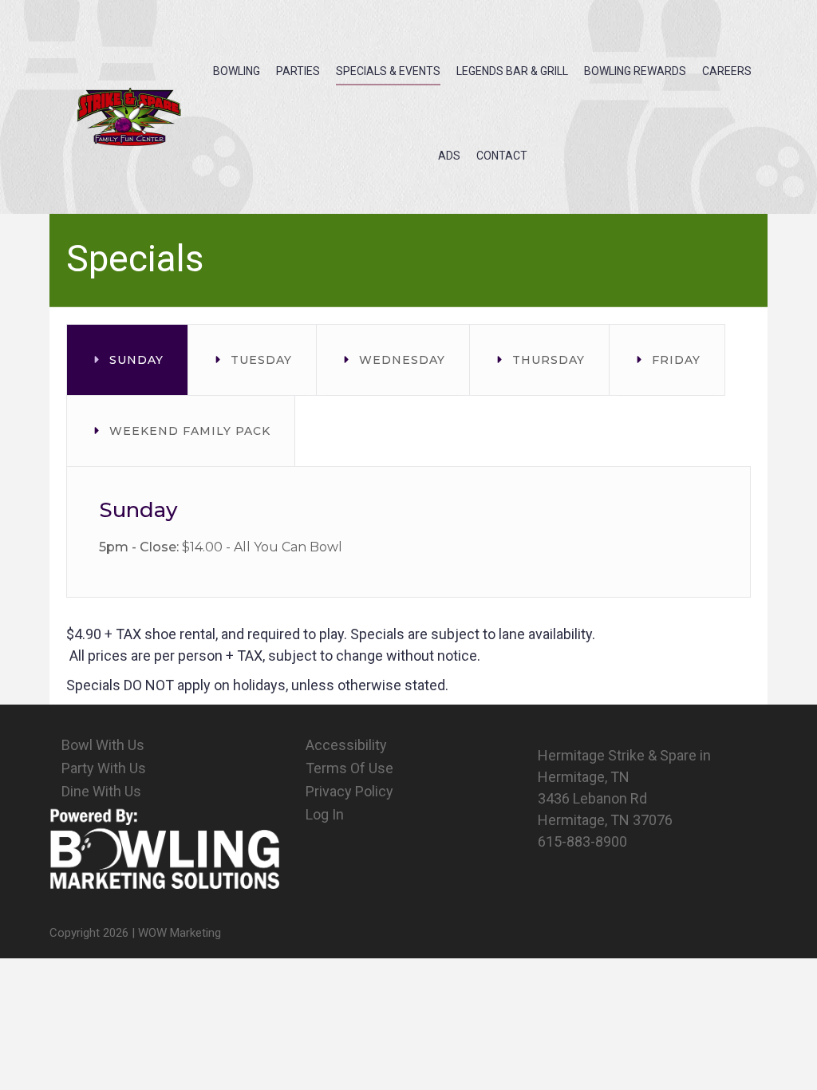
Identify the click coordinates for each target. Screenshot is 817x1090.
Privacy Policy (349, 791)
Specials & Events (388, 71)
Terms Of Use (349, 768)
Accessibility (346, 745)
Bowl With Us (102, 745)
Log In (325, 814)
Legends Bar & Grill (512, 71)
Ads (449, 155)
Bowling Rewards (635, 71)
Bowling (236, 71)
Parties (298, 71)
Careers (727, 71)
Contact (501, 155)
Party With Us (103, 768)
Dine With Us (101, 791)
